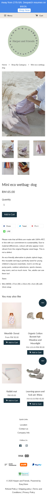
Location (23, 425)
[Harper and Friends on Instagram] (26, 446)
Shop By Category (18, 65)
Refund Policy (11, 489)
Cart (41, 16)
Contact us (23, 429)
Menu (9, 16)
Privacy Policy (29, 492)
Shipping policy (25, 489)
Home (4, 65)
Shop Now (24, 10)
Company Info (23, 433)
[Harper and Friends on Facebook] (20, 446)
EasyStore (23, 484)
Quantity (6, 199)
